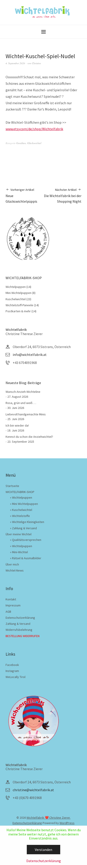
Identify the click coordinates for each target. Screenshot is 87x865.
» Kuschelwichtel (21, 510)
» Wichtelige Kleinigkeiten (27, 522)
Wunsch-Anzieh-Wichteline (23, 392)
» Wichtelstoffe (20, 516)
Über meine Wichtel (18, 534)
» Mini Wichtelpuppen (24, 504)
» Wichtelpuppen (21, 497)
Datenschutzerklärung (20, 618)
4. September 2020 (15, 63)
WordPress (67, 823)
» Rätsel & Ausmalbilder (25, 558)
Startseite (12, 486)
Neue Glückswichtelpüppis (21, 196)
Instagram (12, 671)
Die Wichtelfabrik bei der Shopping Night (62, 196)
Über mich (12, 564)
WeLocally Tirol (15, 677)
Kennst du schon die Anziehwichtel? (29, 437)
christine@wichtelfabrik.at (33, 790)
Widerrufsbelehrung (19, 630)
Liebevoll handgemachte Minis (26, 414)
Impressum (13, 605)
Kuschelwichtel (16, 299)
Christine (36, 63)
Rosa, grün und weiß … (21, 403)
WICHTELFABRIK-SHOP (20, 492)
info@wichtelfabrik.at (30, 354)
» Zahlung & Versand (23, 528)
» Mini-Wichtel (19, 552)
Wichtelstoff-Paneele (19, 305)
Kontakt (11, 599)
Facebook (12, 665)
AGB (8, 612)
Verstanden (43, 849)
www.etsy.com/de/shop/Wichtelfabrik (34, 129)
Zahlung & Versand (18, 624)
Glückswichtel (34, 143)
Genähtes (21, 143)
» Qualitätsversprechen (25, 540)
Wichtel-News (15, 570)
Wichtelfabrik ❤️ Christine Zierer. (48, 818)
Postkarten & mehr (18, 311)
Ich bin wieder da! (17, 425)
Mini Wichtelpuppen (18, 293)
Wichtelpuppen (16, 287)
